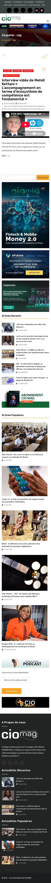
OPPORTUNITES (39, 2)
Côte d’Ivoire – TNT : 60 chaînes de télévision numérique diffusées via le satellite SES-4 (21, 595)
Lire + (4, 156)
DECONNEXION (17, 2)
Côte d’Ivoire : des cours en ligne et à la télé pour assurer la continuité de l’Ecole (22, 456)
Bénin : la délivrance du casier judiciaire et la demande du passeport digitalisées (21, 545)
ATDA (43, 5)
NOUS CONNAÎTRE (28, 2)
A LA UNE (7, 71)
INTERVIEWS (28, 71)
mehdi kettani (23, 109)
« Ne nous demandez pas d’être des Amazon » (31, 325)
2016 (9, 106)
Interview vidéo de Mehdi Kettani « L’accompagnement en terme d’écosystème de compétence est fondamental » (23, 89)
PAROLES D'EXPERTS (11, 75)
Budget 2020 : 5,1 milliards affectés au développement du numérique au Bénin (18, 645)
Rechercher (43, 177)
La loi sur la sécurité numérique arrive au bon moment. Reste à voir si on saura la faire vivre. (32, 338)
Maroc (16, 109)
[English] (36, 10)
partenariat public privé (36, 109)
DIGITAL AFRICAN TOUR (20, 5)
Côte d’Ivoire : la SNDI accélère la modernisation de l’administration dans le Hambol (32, 352)
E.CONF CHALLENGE (34, 5)
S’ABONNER (8, 2)
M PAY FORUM (8, 5)
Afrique (14, 106)
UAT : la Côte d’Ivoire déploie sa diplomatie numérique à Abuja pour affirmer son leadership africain (31, 366)
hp (12, 109)
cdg (9, 109)
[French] (41, 10)
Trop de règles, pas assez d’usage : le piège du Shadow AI (32, 379)
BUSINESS (17, 71)
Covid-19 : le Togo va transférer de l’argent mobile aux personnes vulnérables (23, 500)
